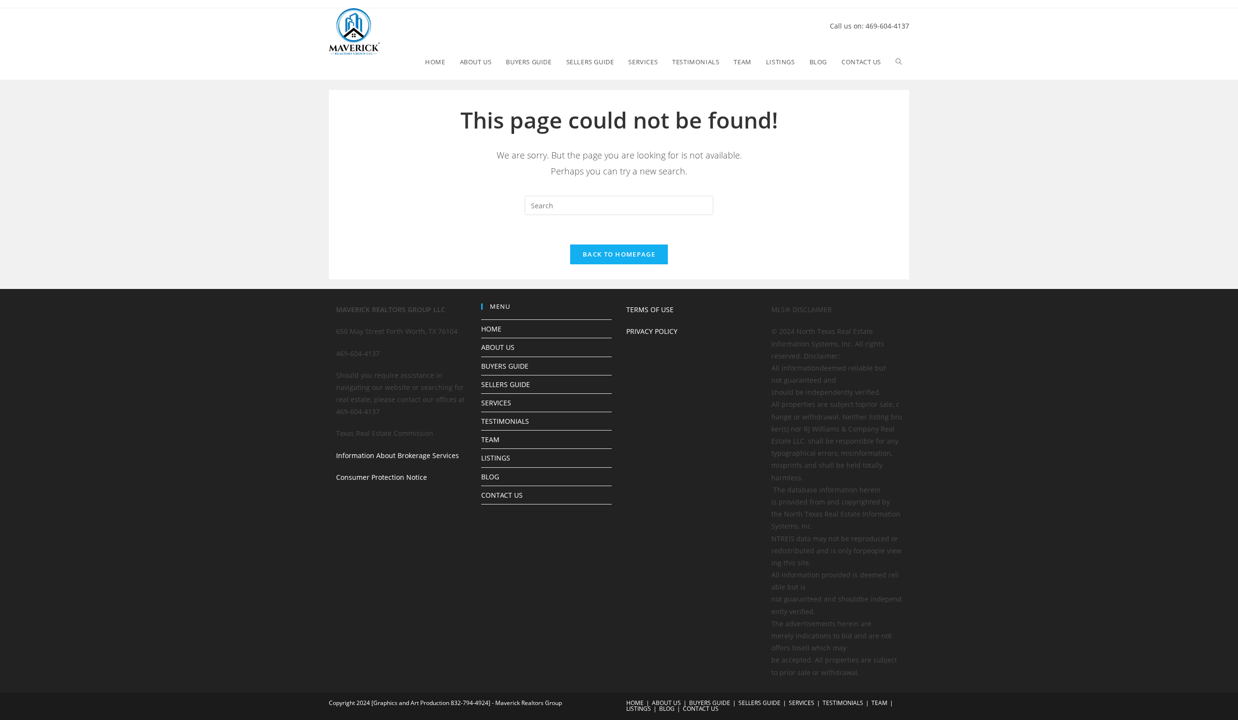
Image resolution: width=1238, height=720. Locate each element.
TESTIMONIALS (505, 421)
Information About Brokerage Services (397, 455)
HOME (491, 328)
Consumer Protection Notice (381, 477)
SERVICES (496, 402)
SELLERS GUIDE (505, 384)
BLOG (490, 476)
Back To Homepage (619, 254)
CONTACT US (502, 495)
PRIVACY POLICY (652, 331)
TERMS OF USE (650, 309)
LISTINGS (495, 457)
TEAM (490, 439)
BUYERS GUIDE (505, 366)
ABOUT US (498, 347)
